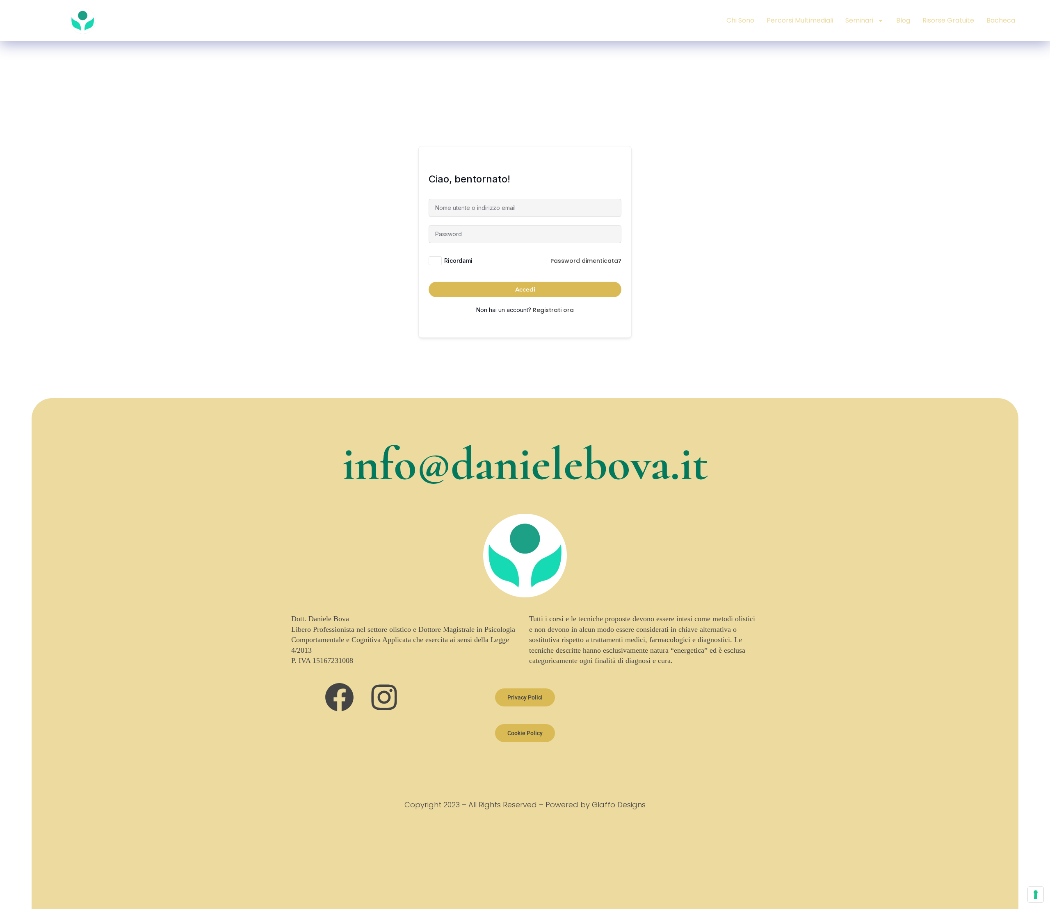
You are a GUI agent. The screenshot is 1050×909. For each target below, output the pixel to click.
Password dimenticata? (585, 261)
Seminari (859, 20)
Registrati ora (553, 310)
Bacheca (1000, 20)
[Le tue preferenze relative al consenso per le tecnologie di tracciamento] (1035, 894)
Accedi (525, 289)
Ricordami (458, 260)
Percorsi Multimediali (800, 20)
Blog (903, 20)
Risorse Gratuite (948, 20)
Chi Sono (740, 20)
